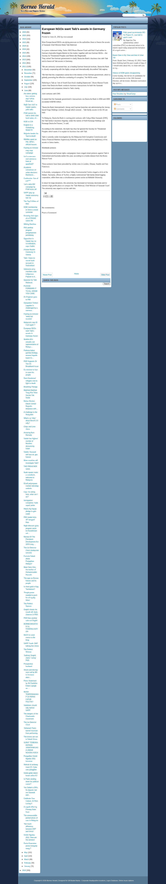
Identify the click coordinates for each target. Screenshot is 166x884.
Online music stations (126, 881)
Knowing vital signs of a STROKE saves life (31, 218)
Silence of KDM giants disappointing (126, 73)
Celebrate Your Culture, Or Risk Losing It (31, 801)
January (27, 866)
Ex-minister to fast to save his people (31, 372)
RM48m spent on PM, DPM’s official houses (30, 141)
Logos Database (112, 881)
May (26, 852)
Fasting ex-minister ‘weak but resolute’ (31, 316)
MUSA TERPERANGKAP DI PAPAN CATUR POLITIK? (31, 697)
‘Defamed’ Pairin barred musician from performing (31, 730)
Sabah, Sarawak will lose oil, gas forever (31, 454)
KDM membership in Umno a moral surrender (31, 209)
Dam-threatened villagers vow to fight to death (30, 380)
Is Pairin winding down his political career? (31, 781)
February (27, 863)
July (26, 87)
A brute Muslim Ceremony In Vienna (29, 252)
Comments (120, 109)
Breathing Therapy (30, 387)
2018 (24, 46)
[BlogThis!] (47, 196)
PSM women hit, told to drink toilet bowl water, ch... (31, 115)
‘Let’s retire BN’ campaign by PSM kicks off (30, 186)
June (26, 90)
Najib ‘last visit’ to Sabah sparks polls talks (30, 107)
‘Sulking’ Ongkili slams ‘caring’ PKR (30, 657)
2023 (24, 42)
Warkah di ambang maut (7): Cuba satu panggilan (31, 767)
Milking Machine (30, 224)
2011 (24, 67)
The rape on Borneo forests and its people (31, 580)
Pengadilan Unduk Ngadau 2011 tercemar (30, 758)
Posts (118, 104)
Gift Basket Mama (74, 881)
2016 (24, 49)
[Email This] (44, 196)
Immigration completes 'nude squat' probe (31, 502)
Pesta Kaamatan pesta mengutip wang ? (30, 845)
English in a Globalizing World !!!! (29, 127)
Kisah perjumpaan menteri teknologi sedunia (31, 485)
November (28, 73)
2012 (24, 63)
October (27, 77)
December (28, 70)
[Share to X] (49, 196)
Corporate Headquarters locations (93, 881)
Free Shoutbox (118, 94)
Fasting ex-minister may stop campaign (31, 150)
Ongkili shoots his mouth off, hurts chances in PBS (31, 612)
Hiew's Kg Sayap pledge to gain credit (30, 511)
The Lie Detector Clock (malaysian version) (31, 550)
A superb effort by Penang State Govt (30, 809)
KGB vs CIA (28, 122)
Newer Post (47, 275)
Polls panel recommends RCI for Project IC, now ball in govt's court (134, 35)
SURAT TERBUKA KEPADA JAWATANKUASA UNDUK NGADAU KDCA (31, 748)
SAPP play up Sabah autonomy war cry (31, 195)
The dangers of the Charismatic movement (31, 716)
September (28, 80)
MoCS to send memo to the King (29, 637)
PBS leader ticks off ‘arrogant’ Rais (30, 519)
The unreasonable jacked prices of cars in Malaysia (31, 817)
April (26, 856)
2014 (24, 56)
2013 (24, 60)
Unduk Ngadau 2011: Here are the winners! (30, 837)
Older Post (105, 275)
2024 (24, 39)
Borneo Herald (37, 6)
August (27, 84)
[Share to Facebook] (51, 196)
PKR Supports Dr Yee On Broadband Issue (31, 363)
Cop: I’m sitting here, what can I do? (31, 494)
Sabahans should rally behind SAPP (30, 707)
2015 (24, 53)
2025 (24, 35)
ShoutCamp (131, 94)
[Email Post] (45, 193)
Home (76, 274)
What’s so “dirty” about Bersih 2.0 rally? (31, 420)
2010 (24, 870)
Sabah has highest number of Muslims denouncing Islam (31, 444)
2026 (24, 32)
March (26, 859)
